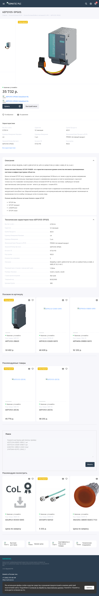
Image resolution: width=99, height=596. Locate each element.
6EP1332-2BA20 (12, 341)
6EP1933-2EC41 (12, 410)
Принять (89, 588)
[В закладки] (32, 300)
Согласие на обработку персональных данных (47, 588)
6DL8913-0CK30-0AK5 (14, 520)
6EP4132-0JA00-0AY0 (48, 341)
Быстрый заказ (31, 106)
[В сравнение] (29, 300)
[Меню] (3, 3)
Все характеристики (8, 148)
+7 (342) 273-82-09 (9, 578)
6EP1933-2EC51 (46, 410)
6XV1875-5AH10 (46, 520)
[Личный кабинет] (91, 4)
